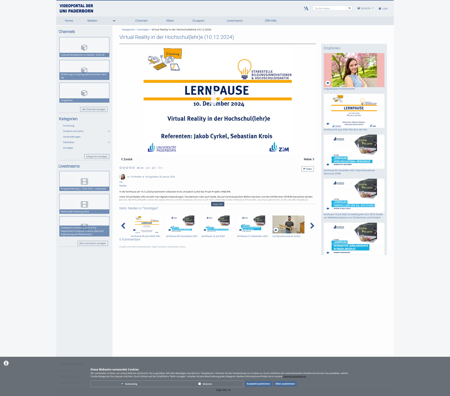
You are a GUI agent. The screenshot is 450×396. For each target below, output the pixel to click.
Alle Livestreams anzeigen (92, 243)
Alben (170, 21)
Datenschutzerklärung (294, 376)
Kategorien (128, 29)
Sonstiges (68, 147)
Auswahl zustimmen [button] (258, 383)
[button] (86, 131)
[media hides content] (114, 20)
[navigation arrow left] (123, 226)
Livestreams (235, 21)
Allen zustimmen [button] (285, 383)
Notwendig (131, 383)
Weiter (308, 159)
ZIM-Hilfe (271, 21)
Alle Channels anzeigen (94, 109)
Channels (141, 21)
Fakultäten (68, 142)
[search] (329, 8)
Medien (92, 21)
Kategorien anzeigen (96, 156)
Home (69, 21)
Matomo (207, 383)
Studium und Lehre (73, 131)
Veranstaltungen (72, 136)
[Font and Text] (306, 8)
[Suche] (350, 8)
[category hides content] (108, 131)
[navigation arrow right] (312, 226)
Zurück (127, 159)
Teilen (308, 168)
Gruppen (198, 21)
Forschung (68, 125)
